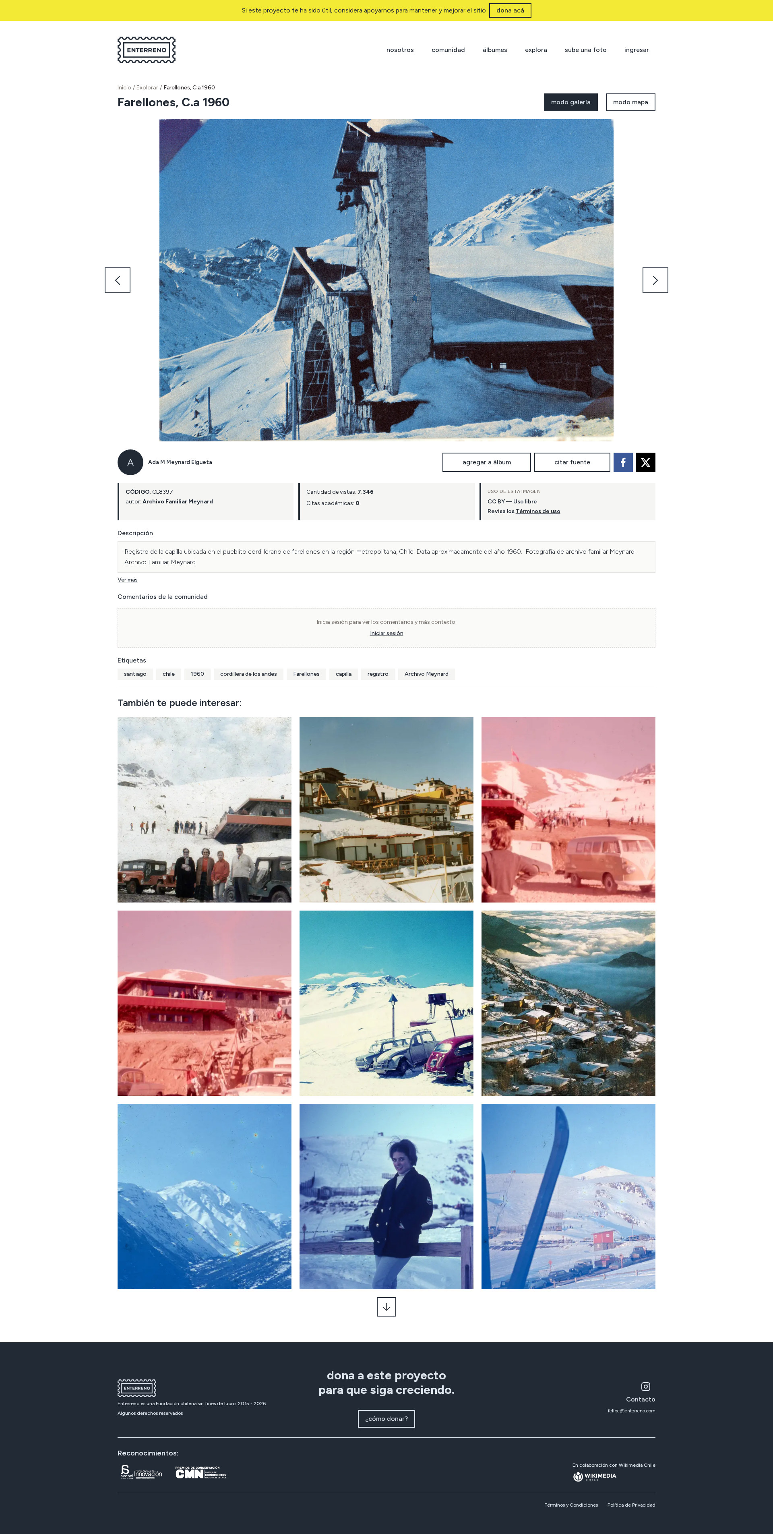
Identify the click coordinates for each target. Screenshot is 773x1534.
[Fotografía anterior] (117, 280)
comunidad (448, 50)
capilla (343, 674)
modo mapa (630, 102)
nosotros (400, 50)
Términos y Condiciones (571, 1505)
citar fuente (572, 462)
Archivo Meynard (427, 674)
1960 (197, 674)
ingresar (636, 50)
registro (378, 674)
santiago (135, 674)
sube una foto (586, 50)
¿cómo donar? (386, 1418)
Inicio (124, 87)
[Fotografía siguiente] (655, 280)
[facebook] (623, 462)
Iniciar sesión (386, 633)
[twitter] (645, 462)
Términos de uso (538, 511)
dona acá (510, 10)
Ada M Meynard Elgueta (180, 462)
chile (169, 674)
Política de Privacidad (631, 1505)
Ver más (128, 579)
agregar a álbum (487, 462)
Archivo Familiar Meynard (178, 501)
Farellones (306, 674)
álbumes (495, 50)
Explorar (147, 87)
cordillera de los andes (248, 674)
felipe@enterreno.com (631, 1411)
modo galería (571, 102)
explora (536, 50)
